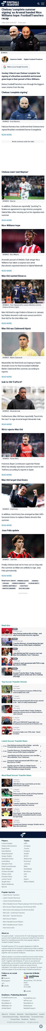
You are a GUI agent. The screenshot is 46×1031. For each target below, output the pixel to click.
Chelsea (6, 583)
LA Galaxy (27, 846)
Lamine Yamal (6, 879)
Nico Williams (24, 588)
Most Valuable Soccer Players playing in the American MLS (23, 904)
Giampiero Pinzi (7, 864)
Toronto (26, 848)
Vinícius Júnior (6, 874)
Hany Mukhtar (6, 851)
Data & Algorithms (31, 1014)
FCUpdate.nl (6, 1000)
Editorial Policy (25, 1017)
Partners (12, 1014)
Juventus (27, 864)
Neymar (4, 887)
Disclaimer (24, 1019)
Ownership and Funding (10, 1017)
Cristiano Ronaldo (7, 871)
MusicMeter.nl (28, 1003)
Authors (33, 1019)
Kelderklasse (28, 1006)
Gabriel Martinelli (9, 586)
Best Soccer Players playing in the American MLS (19, 907)
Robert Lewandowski (9, 866)
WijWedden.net (7, 1006)
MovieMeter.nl (6, 1003)
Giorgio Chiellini (7, 856)
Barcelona (27, 871)
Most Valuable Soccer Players (13, 922)
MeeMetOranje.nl (29, 1008)
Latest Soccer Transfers (11, 895)
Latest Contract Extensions (12, 901)
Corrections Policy (37, 1017)
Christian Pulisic (7, 876)
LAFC (25, 843)
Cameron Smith (16, 59)
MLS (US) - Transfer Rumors (12, 916)
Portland (27, 851)
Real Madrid (28, 869)
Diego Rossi (5, 848)
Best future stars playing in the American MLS (18, 910)
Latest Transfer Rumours (11, 898)
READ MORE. (7, 135)
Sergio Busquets (7, 853)
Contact (41, 1014)
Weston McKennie (8, 884)
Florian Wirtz (34, 583)
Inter (25, 874)
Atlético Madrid (29, 882)
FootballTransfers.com (9, 997)
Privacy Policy (15, 1019)
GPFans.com (28, 1000)
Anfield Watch (6, 1008)
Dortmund (27, 861)
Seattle (26, 853)
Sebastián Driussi (8, 859)
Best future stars (9, 928)
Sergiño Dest (6, 882)
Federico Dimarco (18, 583)
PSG (25, 876)
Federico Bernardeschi (9, 846)
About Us (5, 1014)
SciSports (22, 953)
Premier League (22, 581)
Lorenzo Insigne (7, 843)
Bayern (26, 879)
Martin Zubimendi (9, 588)
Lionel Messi (6, 861)
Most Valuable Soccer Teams (13, 925)
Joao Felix (24, 586)
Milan (25, 866)
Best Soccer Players (10, 919)
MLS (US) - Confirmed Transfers (14, 913)
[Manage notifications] (41, 1026)
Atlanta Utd (28, 859)
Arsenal (35, 581)
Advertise (20, 1014)
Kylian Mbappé (7, 869)
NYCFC (26, 856)
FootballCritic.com (30, 998)
